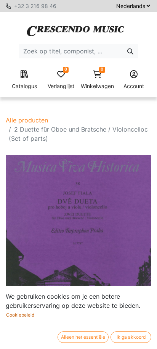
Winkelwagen (97, 80)
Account (133, 86)
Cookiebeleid (20, 315)
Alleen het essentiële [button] (83, 337)
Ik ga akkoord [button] (131, 337)
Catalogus (24, 86)
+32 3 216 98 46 (35, 6)
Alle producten (27, 120)
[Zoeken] (130, 51)
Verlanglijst (61, 80)
